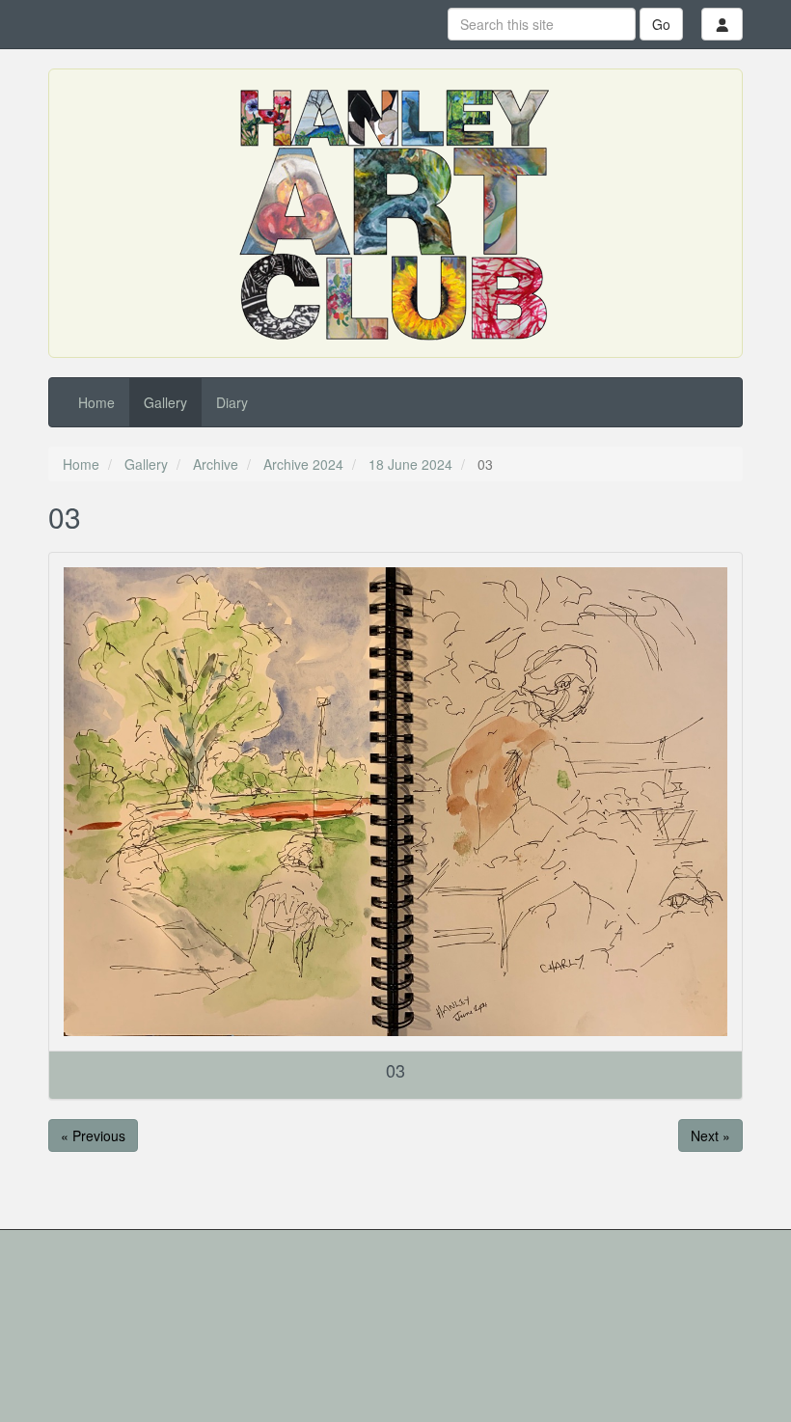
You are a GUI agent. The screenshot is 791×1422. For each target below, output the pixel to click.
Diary (232, 402)
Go (661, 24)
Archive (215, 464)
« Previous (93, 1135)
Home (96, 402)
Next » (710, 1135)
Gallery (165, 402)
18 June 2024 (410, 464)
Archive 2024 (303, 464)
